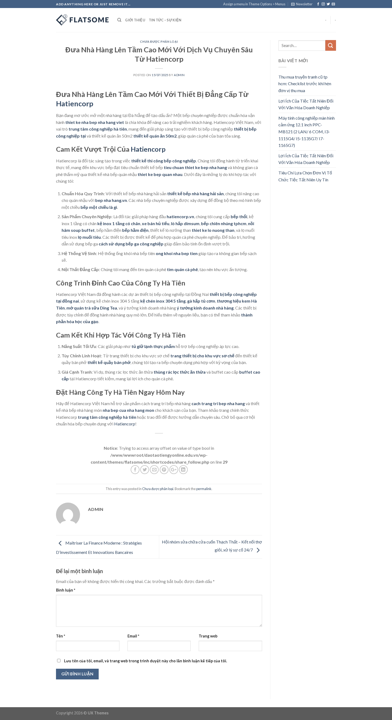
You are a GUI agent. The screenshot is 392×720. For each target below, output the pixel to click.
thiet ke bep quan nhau (160, 174)
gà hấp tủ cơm (201, 300)
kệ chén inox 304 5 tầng (163, 300)
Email (133, 636)
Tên (60, 636)
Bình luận (65, 590)
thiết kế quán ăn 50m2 (155, 135)
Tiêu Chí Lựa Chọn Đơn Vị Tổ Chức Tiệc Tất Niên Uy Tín (305, 176)
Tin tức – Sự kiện (165, 20)
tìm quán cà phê (182, 269)
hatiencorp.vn (180, 216)
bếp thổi (239, 216)
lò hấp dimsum (185, 223)
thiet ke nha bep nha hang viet (94, 122)
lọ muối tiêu (89, 237)
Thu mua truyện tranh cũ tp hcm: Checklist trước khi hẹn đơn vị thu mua (304, 83)
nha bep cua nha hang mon (128, 410)
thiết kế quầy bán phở (108, 362)
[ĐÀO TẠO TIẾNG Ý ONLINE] (82, 20)
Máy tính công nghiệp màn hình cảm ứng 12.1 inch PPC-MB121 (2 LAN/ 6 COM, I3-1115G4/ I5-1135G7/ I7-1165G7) (306, 131)
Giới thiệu (135, 20)
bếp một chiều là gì (99, 207)
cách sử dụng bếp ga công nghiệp (131, 243)
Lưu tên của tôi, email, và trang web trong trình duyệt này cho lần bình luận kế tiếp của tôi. (145, 661)
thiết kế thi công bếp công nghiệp (163, 160)
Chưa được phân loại (159, 41)
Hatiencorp (74, 103)
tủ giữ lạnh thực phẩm (153, 346)
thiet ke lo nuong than (213, 230)
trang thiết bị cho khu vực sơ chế (202, 355)
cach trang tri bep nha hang (218, 403)
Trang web (208, 636)
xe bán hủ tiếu (155, 223)
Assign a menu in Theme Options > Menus (254, 4)
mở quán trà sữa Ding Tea (91, 307)
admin (179, 75)
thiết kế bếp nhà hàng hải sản (195, 193)
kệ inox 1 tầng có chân (118, 223)
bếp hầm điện (135, 230)
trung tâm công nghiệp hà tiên (98, 128)
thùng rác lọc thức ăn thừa (180, 371)
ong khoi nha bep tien (177, 253)
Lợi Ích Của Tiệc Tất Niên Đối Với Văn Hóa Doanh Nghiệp (305, 104)
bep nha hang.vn (111, 200)
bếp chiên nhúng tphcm (223, 223)
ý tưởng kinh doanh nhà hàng (205, 307)
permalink (203, 489)
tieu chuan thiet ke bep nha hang (195, 167)
